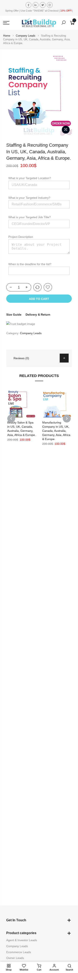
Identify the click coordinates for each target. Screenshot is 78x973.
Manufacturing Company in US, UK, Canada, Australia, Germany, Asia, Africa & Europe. (56, 431)
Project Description (20, 236)
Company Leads (25, 35)
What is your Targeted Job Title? (29, 217)
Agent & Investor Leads (21, 940)
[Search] (63, 22)
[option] (39, 94)
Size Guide (13, 314)
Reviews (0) (21, 358)
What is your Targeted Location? (29, 178)
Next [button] (67, 418)
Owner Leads (15, 958)
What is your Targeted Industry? (29, 197)
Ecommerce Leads (18, 952)
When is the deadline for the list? (29, 264)
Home (6, 35)
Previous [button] (11, 418)
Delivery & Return (38, 314)
